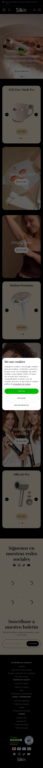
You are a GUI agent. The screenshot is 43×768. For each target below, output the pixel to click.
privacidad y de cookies (21, 384)
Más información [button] (21, 405)
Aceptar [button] (21, 391)
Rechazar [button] (21, 398)
